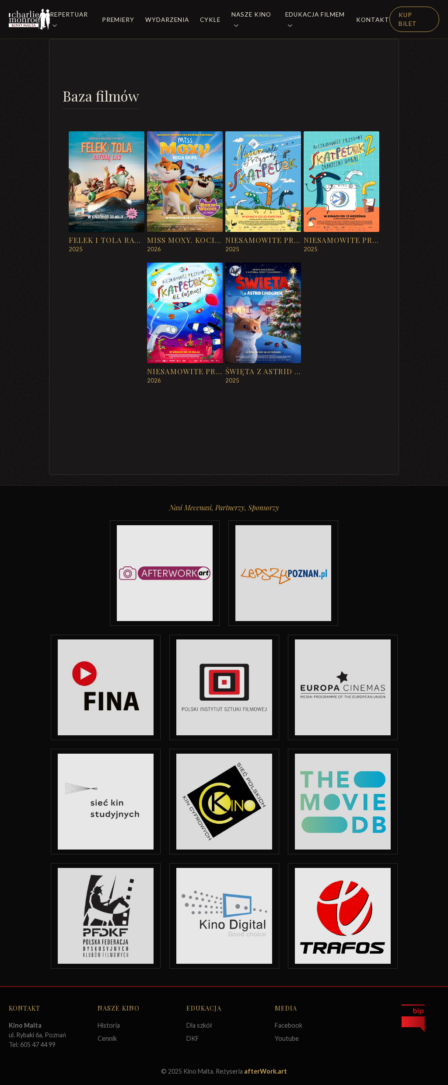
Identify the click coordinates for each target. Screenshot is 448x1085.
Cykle (210, 19)
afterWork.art (265, 1071)
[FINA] (106, 687)
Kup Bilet (408, 19)
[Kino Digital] (224, 916)
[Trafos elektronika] (343, 916)
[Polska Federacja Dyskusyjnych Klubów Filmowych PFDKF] (106, 916)
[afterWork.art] (165, 573)
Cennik (107, 1038)
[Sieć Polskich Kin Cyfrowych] (224, 802)
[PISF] (224, 687)
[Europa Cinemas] (343, 687)
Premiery (118, 19)
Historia (109, 1025)
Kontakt (372, 19)
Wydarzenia (167, 19)
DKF (192, 1038)
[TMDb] (343, 802)
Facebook (288, 1025)
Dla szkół (199, 1025)
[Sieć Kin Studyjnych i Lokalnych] (106, 802)
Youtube (287, 1038)
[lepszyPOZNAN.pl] (283, 573)
